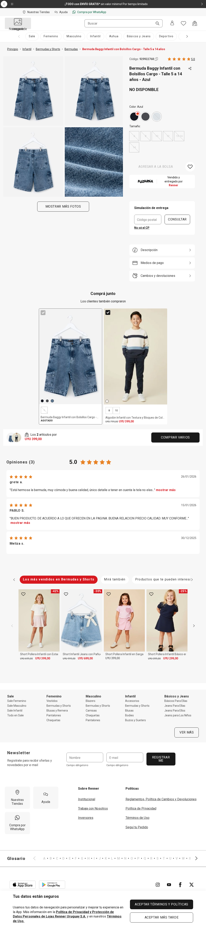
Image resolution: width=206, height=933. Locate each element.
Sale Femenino (16, 700)
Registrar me (161, 758)
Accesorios (132, 700)
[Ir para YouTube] (169, 885)
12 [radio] (168, 136)
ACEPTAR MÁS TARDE (162, 917)
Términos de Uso (137, 818)
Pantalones (53, 715)
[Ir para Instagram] (158, 885)
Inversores (85, 818)
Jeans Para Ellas (174, 705)
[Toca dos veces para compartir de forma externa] (190, 68)
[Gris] (145, 116)
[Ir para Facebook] (180, 885)
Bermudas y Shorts (58, 705)
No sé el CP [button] (141, 227)
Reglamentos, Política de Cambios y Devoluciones (161, 799)
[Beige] (107, 401)
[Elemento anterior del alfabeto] (37, 858)
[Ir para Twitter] (191, 885)
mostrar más (166, 490)
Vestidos (52, 700)
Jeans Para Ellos (174, 710)
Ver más (186, 732)
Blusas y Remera (57, 710)
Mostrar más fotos (63, 206)
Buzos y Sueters (135, 720)
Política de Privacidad (141, 808)
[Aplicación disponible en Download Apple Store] (23, 885)
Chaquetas (53, 720)
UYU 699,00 (26, 658)
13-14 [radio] (179, 136)
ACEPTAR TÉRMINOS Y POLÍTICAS (161, 904)
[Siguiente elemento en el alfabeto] (194, 858)
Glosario (16, 858)
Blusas (129, 710)
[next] (194, 626)
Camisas (91, 710)
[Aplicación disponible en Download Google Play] (52, 885)
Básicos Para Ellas (175, 700)
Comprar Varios (175, 437)
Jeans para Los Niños (177, 715)
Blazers (90, 700)
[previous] (12, 626)
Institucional (86, 799)
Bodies (129, 715)
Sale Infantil (14, 710)
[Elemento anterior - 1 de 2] (4, 4)
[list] (115, 858)
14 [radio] (134, 147)
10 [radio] (156, 136)
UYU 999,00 (69, 658)
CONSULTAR (177, 219)
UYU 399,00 (42, 658)
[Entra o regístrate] (172, 23)
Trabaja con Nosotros (93, 808)
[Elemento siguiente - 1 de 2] (202, 4)
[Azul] (157, 116)
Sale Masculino (16, 705)
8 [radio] (145, 136)
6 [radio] (134, 136)
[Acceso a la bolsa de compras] (195, 23)
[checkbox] (43, 312)
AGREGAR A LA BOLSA (155, 167)
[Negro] (134, 116)
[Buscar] (155, 23)
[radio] (134, 116)
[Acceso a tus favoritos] (183, 23)
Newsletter (19, 752)
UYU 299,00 (170, 658)
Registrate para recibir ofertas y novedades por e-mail (29, 763)
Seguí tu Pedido (137, 827)
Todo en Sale (15, 715)
